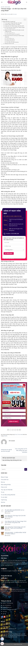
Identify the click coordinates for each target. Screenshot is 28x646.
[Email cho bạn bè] (15, 430)
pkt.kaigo (15, 14)
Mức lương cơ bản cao (11, 32)
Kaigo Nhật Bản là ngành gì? (9, 21)
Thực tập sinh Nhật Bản (7, 489)
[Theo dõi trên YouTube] (4, 617)
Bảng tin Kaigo (4, 477)
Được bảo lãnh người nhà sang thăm (13, 34)
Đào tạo (3, 482)
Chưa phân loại (4, 479)
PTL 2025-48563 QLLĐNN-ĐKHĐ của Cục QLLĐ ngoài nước (14, 510)
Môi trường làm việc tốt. (11, 28)
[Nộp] (25, 469)
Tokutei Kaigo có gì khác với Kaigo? (12, 24)
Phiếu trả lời (4, 487)
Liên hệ (4, 613)
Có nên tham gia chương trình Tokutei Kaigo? (15, 27)
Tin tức (2, 6)
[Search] (26, 2)
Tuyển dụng (4, 499)
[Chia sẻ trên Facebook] (10, 430)
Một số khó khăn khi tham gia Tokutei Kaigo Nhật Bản (14, 36)
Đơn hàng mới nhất (6, 624)
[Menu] (2, 2)
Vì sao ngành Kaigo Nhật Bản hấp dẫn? (13, 23)
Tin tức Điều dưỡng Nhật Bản (8, 494)
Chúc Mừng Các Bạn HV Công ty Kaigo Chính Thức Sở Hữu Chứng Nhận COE (15, 522)
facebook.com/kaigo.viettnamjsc (9, 609)
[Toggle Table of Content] (24, 20)
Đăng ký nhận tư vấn (9, 43)
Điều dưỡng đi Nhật (6, 484)
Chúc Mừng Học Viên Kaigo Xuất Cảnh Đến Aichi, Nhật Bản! (15, 516)
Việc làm (3, 502)
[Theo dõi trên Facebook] (2, 617)
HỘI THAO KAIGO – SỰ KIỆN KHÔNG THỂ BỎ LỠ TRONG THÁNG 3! (15, 533)
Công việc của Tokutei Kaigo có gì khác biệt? (14, 26)
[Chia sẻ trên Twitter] (13, 430)
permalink (5, 435)
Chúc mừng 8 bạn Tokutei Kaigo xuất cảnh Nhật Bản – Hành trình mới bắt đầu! (15, 527)
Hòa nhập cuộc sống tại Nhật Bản (13, 42)
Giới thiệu (5, 611)
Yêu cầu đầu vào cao (10, 38)
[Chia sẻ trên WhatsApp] (8, 430)
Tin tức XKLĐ (7, 6)
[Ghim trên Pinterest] (17, 430)
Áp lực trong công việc (11, 39)
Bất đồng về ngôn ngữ (11, 40)
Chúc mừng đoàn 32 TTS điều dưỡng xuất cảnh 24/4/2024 (21, 450)
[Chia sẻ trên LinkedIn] (20, 430)
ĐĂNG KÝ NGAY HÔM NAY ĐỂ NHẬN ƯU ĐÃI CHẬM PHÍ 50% (14, 30)
